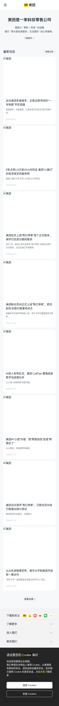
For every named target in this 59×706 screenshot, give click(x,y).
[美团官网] (30, 5)
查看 (42, 671)
